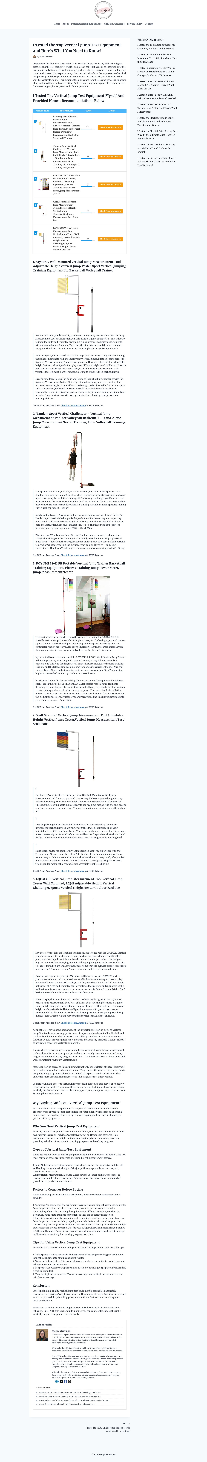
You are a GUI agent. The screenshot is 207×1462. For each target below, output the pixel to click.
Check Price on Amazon (110, 127)
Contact (149, 24)
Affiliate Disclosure (114, 24)
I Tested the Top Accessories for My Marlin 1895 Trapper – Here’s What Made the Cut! (155, 85)
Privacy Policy (134, 24)
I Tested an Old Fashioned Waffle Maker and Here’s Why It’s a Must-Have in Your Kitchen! (157, 58)
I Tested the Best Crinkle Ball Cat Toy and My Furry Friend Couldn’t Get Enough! (156, 148)
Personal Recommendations (86, 24)
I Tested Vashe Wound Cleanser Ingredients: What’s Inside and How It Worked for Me (73, 1400)
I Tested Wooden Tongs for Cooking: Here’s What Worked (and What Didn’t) (69, 1396)
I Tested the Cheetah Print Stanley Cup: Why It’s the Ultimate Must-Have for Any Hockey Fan (157, 135)
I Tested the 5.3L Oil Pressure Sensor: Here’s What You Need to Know (108, 1427)
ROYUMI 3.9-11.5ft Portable (56, 563)
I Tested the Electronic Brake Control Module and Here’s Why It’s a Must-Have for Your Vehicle (156, 122)
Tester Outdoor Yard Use (102, 888)
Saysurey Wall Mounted (53, 262)
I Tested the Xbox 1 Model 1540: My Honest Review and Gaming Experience (69, 1392)
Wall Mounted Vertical (52, 715)
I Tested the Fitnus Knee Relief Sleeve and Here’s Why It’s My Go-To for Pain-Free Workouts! (157, 162)
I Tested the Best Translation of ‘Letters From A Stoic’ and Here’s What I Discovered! (157, 108)
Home (57, 24)
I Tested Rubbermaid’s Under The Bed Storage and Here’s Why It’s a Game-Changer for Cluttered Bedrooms (156, 72)
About (66, 24)
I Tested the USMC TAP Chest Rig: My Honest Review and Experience (66, 1404)
